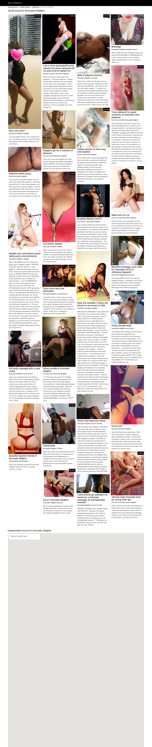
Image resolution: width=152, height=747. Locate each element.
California (35, 7)
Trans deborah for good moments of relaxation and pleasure (125, 115)
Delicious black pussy (20, 173)
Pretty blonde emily (122, 325)
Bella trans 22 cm (120, 215)
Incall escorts (13, 7)
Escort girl (117, 426)
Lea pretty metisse (52, 243)
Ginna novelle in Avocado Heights (56, 369)
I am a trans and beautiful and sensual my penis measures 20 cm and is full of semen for (59, 68)
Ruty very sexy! (17, 130)
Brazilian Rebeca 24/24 (89, 218)
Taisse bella (49, 445)
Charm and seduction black (91, 420)
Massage (116, 46)
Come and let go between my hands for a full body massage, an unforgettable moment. (92, 498)
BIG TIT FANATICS (15, 3)
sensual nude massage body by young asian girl (126, 498)
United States (25, 7)
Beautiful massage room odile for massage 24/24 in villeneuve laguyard (127, 269)
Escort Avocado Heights (55, 500)
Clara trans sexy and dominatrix (53, 289)
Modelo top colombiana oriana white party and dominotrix (24, 254)
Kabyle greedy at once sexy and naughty (91, 150)
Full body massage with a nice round (24, 369)
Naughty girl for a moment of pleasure (58, 151)
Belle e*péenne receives (89, 75)
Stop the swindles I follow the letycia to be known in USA (92, 304)
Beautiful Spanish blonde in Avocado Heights (23, 457)
